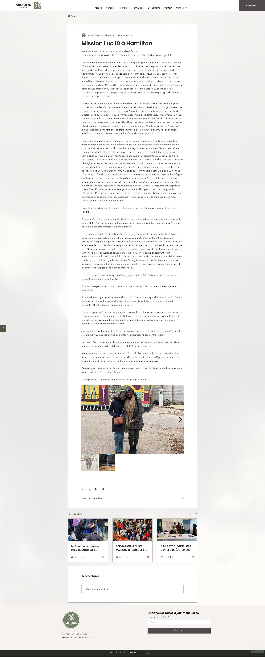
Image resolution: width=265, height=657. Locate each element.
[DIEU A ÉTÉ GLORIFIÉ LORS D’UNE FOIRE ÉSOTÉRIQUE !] (177, 530)
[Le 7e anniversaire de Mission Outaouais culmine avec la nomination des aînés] (88, 530)
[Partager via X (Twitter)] (89, 489)
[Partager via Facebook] (82, 489)
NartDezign (150, 653)
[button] (194, 16)
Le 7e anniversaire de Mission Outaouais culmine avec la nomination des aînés (85, 548)
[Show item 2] (107, 462)
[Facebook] (3, 328)
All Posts (72, 16)
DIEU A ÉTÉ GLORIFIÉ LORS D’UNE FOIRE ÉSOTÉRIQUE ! (176, 548)
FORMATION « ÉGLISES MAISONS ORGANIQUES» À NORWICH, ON (132, 548)
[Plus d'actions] (182, 35)
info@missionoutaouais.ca (80, 638)
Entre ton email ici (157, 617)
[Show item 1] (89, 462)
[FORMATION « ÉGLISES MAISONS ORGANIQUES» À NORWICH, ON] (133, 530)
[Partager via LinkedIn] (96, 489)
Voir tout (193, 513)
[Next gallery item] (180, 419)
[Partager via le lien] (103, 489)
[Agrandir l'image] (132, 419)
